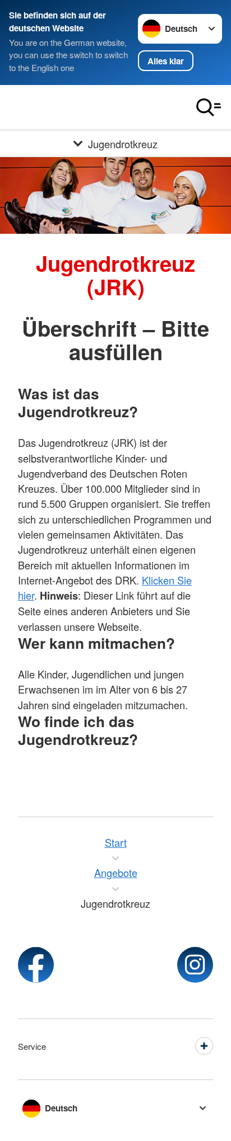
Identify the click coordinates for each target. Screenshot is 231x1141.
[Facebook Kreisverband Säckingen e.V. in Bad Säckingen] (36, 965)
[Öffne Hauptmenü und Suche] (208, 107)
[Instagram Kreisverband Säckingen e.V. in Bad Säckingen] (195, 965)
